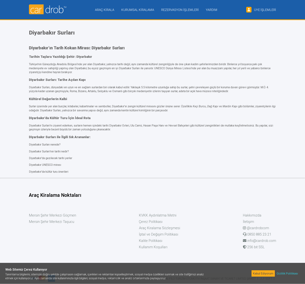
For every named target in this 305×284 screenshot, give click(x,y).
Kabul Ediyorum (263, 273)
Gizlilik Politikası (287, 273)
